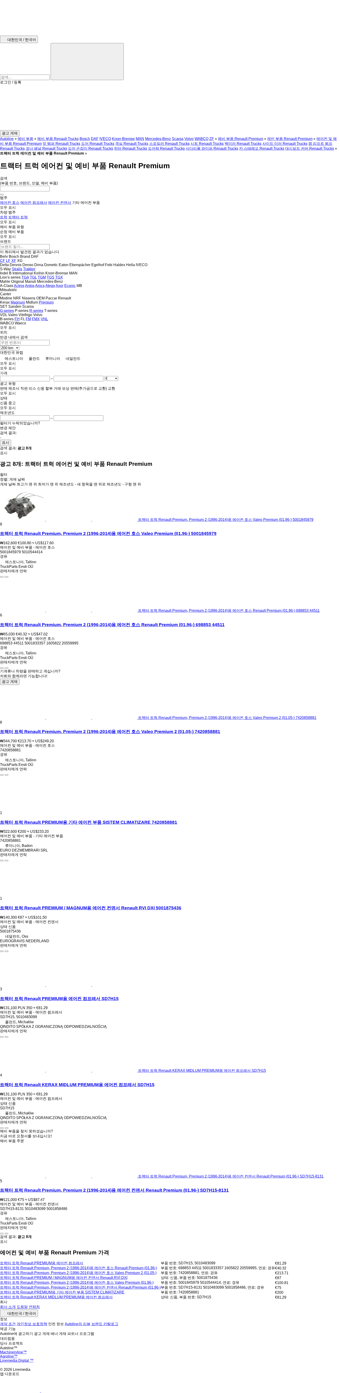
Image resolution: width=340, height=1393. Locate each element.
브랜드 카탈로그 (104, 1324)
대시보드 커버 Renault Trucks (309, 148)
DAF (95, 139)
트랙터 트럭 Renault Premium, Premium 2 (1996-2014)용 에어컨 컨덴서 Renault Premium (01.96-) (80, 1287)
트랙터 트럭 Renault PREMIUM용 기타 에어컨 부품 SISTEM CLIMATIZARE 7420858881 (88, 822)
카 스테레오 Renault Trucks (261, 148)
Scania (177, 139)
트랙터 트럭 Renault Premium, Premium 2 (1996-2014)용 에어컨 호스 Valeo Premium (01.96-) (77, 1282)
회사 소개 (8, 1307)
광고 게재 (10, 682)
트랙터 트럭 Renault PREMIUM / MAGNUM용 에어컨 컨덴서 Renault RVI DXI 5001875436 (90, 907)
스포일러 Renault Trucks (169, 144)
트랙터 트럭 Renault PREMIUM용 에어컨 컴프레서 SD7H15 (59, 998)
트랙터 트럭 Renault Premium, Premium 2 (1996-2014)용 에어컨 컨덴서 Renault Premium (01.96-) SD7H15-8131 (114, 1190)
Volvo (189, 139)
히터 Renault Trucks (130, 148)
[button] (170, 107)
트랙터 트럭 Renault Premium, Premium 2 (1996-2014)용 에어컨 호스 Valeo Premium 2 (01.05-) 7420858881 (110, 731)
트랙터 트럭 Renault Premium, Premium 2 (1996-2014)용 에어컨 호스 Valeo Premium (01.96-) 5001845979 (108, 533)
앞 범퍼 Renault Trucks (61, 144)
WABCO (201, 139)
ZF (211, 139)
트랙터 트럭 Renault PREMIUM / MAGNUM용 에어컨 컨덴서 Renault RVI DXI (63, 1278)
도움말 (22, 1307)
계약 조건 (8, 1324)
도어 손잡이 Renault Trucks (90, 148)
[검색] (87, 61)
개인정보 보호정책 (32, 1324)
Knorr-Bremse (123, 139)
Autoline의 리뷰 (77, 1324)
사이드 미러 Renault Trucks (284, 144)
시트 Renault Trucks (207, 144)
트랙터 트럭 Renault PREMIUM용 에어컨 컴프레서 (41, 1263)
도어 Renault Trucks (97, 144)
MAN (140, 139)
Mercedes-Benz (158, 139)
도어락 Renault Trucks (166, 148)
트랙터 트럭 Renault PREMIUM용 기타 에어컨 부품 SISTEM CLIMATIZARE (62, 1292)
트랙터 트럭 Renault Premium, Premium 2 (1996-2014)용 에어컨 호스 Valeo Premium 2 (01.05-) (78, 1273)
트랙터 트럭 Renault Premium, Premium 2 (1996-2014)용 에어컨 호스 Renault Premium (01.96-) (78, 1268)
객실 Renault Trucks (131, 144)
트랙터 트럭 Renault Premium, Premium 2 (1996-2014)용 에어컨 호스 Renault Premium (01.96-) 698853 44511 (112, 624)
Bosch (85, 139)
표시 (5, 443)
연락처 (34, 1307)
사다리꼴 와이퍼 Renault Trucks (212, 148)
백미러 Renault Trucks (243, 144)
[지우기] (2, 194)
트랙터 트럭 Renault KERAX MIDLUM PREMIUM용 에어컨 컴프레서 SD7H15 (77, 1084)
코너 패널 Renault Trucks (46, 148)
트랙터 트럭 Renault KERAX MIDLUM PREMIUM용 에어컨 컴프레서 (56, 1297)
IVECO (105, 139)
